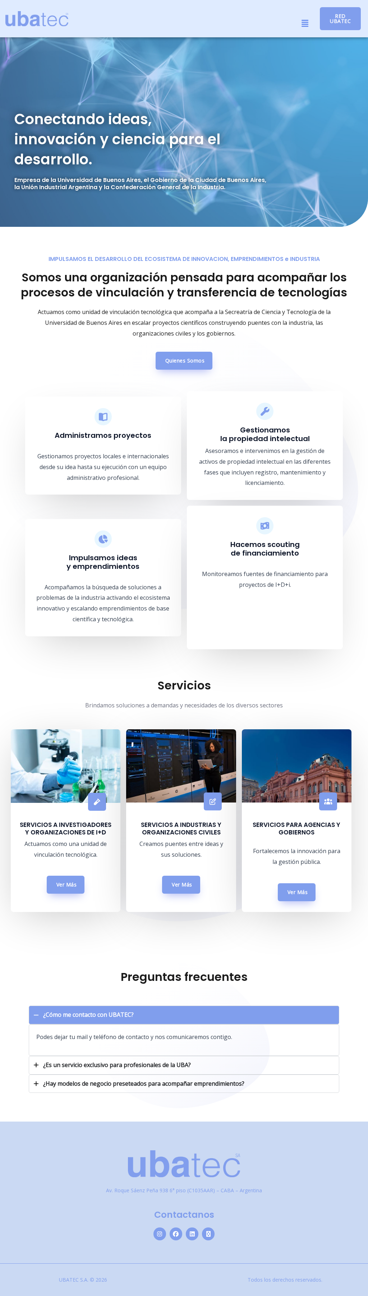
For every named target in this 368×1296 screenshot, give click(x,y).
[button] (305, 23)
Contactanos (184, 1214)
